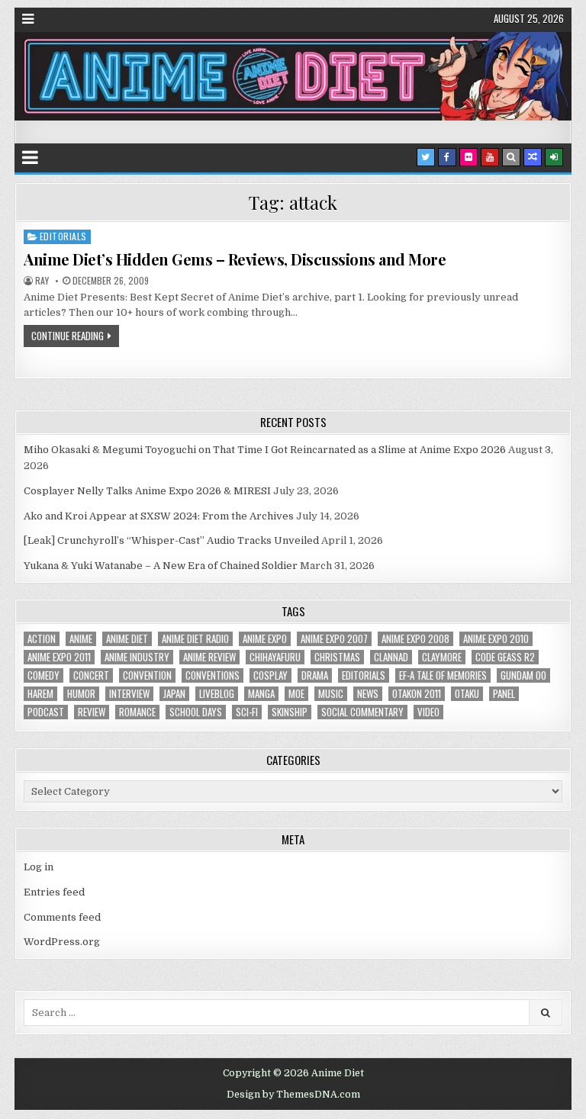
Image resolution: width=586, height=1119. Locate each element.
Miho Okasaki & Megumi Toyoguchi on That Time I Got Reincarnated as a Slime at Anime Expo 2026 (265, 449)
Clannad (391, 657)
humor (81, 694)
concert (91, 675)
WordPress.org (62, 941)
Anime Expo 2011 (59, 657)
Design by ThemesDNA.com (293, 1094)
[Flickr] (468, 157)
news (367, 694)
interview (129, 694)
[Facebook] (447, 157)
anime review (209, 657)
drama (314, 675)
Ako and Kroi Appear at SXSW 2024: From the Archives (159, 516)
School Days (195, 712)
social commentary (362, 712)
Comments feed (62, 917)
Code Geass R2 (505, 657)
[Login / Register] (554, 157)
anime (80, 639)
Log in (38, 867)
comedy (43, 675)
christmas (337, 657)
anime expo (265, 639)
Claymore (442, 657)
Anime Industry (137, 657)
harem (40, 694)
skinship (289, 712)
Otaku (467, 694)
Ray (42, 280)
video (428, 712)
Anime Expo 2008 (415, 639)
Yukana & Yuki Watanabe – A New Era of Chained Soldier (161, 565)
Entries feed (54, 892)
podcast (45, 712)
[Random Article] (532, 157)
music (330, 694)
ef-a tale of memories (443, 675)
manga (261, 694)
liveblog (216, 694)
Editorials (63, 236)
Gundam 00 (523, 675)
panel (504, 694)
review (91, 712)
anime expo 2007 (334, 639)
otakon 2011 (416, 694)
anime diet (127, 639)
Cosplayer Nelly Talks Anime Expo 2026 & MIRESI (147, 491)
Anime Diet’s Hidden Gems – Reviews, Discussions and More (235, 259)
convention (147, 675)
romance (137, 712)
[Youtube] (490, 157)
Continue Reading (67, 335)
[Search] (511, 157)
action (41, 639)
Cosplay (270, 675)
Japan (174, 694)
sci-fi (247, 712)
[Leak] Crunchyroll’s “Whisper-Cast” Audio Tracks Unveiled (171, 540)
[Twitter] (426, 157)
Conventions (212, 675)
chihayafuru (275, 657)
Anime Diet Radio (195, 639)
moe (296, 694)
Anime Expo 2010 (496, 639)
